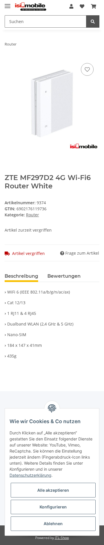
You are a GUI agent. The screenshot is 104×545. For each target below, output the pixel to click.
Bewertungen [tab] (64, 276)
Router (32, 214)
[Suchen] (92, 21)
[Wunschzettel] (82, 6)
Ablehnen (53, 523)
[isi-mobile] (30, 6)
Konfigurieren (53, 506)
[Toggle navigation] (7, 3)
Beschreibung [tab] (21, 276)
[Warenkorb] (93, 6)
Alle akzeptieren (53, 490)
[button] (71, 6)
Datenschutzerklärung (30, 475)
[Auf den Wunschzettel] (87, 69)
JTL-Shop (62, 537)
